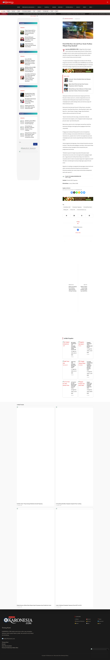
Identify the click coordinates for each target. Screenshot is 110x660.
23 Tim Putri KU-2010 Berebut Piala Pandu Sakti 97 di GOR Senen (61, 13)
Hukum (39, 7)
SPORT (52, 11)
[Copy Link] (79, 192)
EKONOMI (39, 11)
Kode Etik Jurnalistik (7, 646)
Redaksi (4, 644)
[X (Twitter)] (74, 215)
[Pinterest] (82, 215)
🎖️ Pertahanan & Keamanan (79, 621)
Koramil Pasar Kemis (88, 207)
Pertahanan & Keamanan (28, 7)
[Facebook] (72, 192)
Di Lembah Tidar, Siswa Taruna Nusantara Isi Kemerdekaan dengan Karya (91, 13)
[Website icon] (78, 230)
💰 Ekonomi (88, 621)
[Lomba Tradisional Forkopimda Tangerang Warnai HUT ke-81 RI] (74, 555)
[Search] (107, 2)
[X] (74, 192)
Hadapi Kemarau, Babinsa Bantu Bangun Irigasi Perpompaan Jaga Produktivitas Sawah (27, 13)
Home (18, 7)
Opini (90, 7)
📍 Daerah (99, 619)
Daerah (54, 7)
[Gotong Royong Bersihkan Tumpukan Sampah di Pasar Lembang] (74, 454)
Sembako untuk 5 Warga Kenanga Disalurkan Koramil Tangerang (29, 503)
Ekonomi (60, 7)
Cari (20, 142)
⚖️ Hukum (77, 619)
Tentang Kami (5, 642)
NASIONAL (13, 11)
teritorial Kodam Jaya (81, 209)
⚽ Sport (87, 623)
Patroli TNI (72, 209)
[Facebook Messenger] (84, 192)
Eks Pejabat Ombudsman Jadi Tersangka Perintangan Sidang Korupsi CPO (73, 346)
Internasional (69, 7)
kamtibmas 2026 (66, 207)
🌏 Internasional (100, 621)
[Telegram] (82, 192)
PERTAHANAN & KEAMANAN (26, 11)
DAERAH (18, 11)
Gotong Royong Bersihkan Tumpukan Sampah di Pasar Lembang (68, 503)
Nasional (46, 7)
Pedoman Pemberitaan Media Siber (10, 647)
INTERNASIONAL (46, 11)
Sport (84, 7)
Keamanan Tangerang (76, 207)
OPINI (34, 11)
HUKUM (8, 11)
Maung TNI (65, 209)
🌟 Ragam (76, 623)
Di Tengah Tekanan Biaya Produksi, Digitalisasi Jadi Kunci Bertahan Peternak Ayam (89, 365)
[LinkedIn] (89, 215)
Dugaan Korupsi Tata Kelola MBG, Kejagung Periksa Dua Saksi (89, 385)
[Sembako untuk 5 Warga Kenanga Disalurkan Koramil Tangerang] (35, 454)
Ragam (78, 7)
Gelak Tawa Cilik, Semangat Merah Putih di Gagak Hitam (73, 364)
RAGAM (56, 11)
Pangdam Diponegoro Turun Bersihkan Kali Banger (89, 345)
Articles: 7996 (78, 232)
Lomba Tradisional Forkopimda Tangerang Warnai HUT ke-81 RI (68, 605)
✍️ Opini (99, 623)
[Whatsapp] (77, 192)
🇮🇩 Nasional (88, 619)
